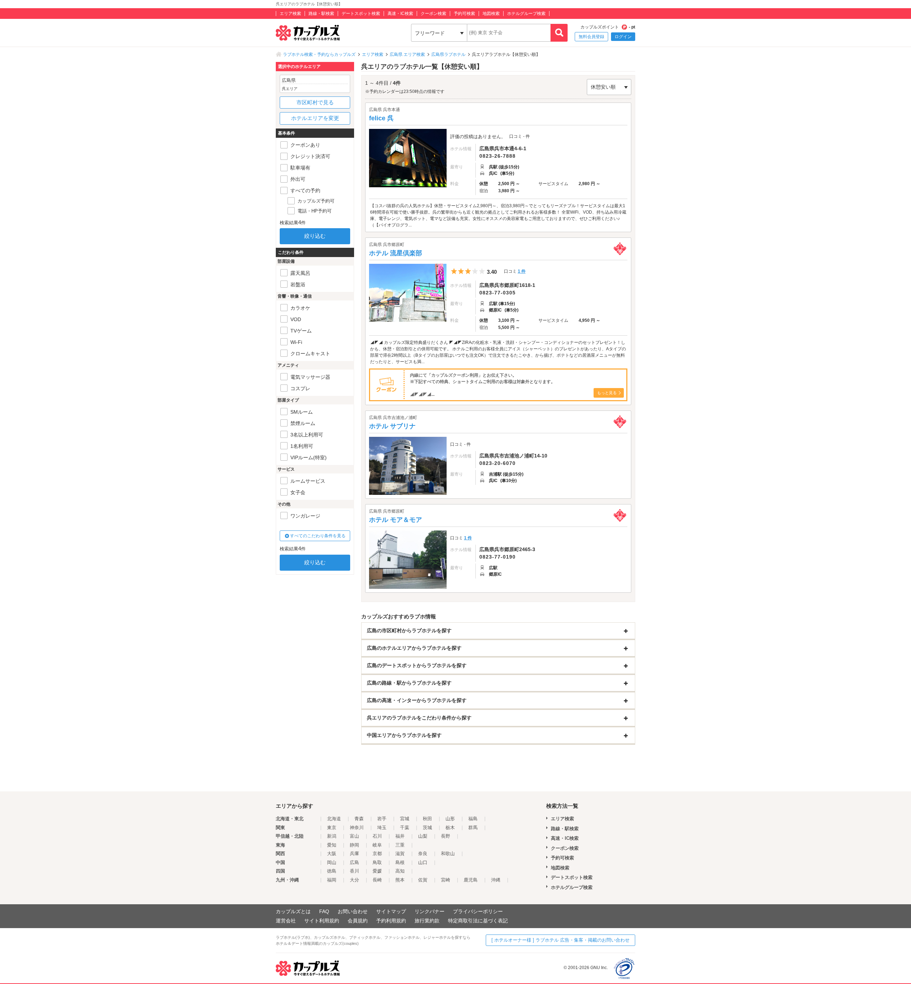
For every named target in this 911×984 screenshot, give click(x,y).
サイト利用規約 (321, 920)
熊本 (400, 880)
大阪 (331, 853)
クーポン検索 (433, 13)
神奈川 (357, 827)
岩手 (381, 818)
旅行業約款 (427, 920)
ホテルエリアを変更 (315, 118)
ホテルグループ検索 (526, 13)
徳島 (331, 871)
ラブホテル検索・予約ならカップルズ (319, 54)
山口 (422, 862)
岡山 (331, 862)
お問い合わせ (353, 911)
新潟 (331, 836)
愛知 (331, 845)
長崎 (377, 880)
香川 (354, 871)
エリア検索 (290, 13)
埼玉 (381, 827)
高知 (400, 871)
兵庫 (354, 853)
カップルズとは (293, 911)
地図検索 (491, 13)
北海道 (334, 818)
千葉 (404, 827)
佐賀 (422, 880)
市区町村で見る (315, 102)
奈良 (422, 853)
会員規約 (358, 920)
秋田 (427, 818)
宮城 (404, 818)
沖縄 (495, 880)
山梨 (422, 836)
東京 (331, 827)
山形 (450, 818)
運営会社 (286, 920)
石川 (377, 836)
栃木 (450, 827)
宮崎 (445, 880)
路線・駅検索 (321, 13)
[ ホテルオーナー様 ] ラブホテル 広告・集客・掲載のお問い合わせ (560, 940)
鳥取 (377, 862)
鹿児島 (471, 880)
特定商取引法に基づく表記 (478, 920)
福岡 (331, 880)
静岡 (354, 845)
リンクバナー (429, 911)
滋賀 (400, 853)
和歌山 (448, 853)
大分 (354, 880)
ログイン (623, 36)
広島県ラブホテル (448, 54)
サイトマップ (391, 911)
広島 (354, 862)
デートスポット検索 (361, 13)
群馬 (473, 827)
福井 (400, 836)
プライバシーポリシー (478, 911)
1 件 (522, 271)
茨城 (427, 827)
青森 (359, 818)
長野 (445, 836)
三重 (400, 845)
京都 (377, 853)
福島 (473, 818)
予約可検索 (464, 13)
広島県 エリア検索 (407, 54)
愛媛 (377, 871)
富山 (354, 836)
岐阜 (377, 845)
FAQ (324, 911)
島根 (400, 862)
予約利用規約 (391, 920)
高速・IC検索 (400, 13)
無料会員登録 (591, 36)
